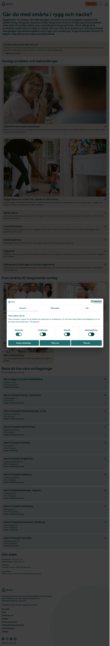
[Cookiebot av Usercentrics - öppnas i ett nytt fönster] (92, 301)
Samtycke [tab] (23, 308)
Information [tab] (55, 308)
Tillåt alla (86, 343)
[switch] (43, 334)
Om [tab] (87, 308)
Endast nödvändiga (23, 343)
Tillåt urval (55, 343)
